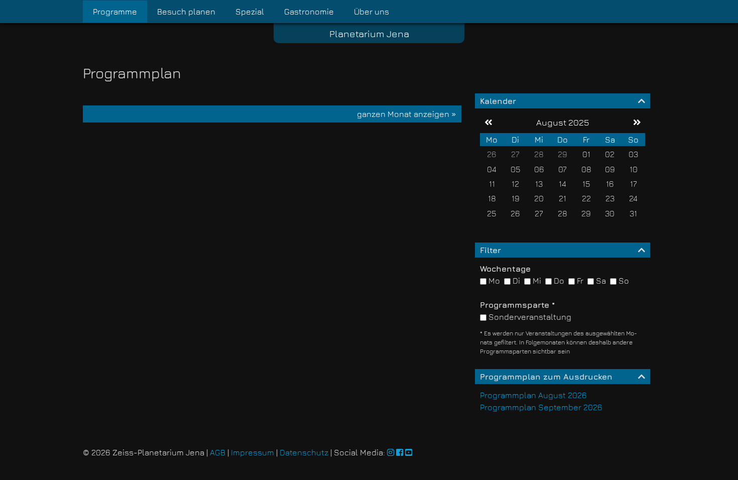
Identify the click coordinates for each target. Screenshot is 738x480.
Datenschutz (304, 452)
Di (515, 280)
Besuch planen (186, 11)
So (623, 280)
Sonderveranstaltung (528, 316)
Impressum (252, 452)
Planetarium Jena (369, 33)
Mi (536, 280)
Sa (600, 280)
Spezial (249, 11)
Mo (493, 280)
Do (558, 280)
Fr (579, 280)
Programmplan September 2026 (541, 407)
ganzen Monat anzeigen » (406, 113)
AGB (217, 452)
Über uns (371, 11)
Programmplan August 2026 (533, 395)
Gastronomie (309, 11)
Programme (115, 11)
